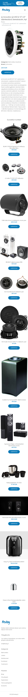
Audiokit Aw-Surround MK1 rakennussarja (14, 400)
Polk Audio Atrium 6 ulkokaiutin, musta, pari (14, 220)
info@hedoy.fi (5, 643)
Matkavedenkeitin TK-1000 (14, 482)
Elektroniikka (11, 62)
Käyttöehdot (4, 680)
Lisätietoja (7, 72)
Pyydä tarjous (20, 3)
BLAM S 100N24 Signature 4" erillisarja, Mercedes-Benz (14, 147)
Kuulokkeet (4, 661)
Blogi (2, 674)
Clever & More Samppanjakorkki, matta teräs (14, 601)
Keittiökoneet (4, 658)
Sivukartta (4, 685)
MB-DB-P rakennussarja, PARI (14, 262)
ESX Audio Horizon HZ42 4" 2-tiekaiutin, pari (14, 342)
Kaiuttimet (18, 62)
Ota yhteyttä (4, 677)
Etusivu (3, 22)
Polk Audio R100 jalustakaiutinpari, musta (14, 517)
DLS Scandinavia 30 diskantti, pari (14, 292)
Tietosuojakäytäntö (6, 683)
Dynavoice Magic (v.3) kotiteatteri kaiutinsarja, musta (14, 444)
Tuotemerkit (4, 664)
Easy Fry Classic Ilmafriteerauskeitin (14, 561)
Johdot (3, 655)
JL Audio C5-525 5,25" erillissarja (14, 178)
